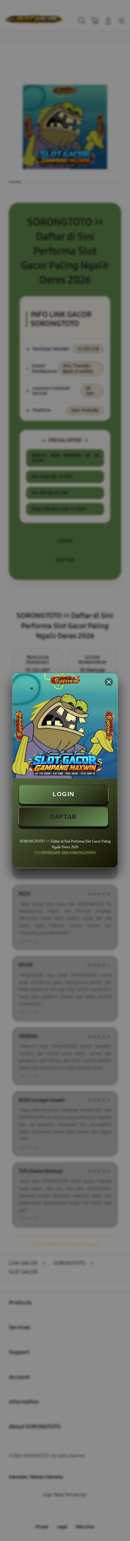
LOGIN (63, 794)
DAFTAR (63, 816)
